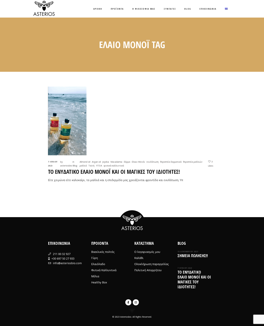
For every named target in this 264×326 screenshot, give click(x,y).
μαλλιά (83, 165)
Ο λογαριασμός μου (147, 252)
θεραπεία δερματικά (171, 161)
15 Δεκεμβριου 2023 (188, 251)
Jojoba (105, 161)
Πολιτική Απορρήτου (148, 270)
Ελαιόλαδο (98, 264)
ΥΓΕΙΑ (99, 165)
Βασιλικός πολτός (103, 252)
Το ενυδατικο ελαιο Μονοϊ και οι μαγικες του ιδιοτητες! (114, 171)
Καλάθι (138, 258)
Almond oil (85, 161)
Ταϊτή (91, 165)
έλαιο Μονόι (138, 161)
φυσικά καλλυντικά (114, 165)
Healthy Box (99, 282)
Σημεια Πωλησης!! (193, 255)
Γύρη (94, 258)
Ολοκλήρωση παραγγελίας (151, 264)
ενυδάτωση (153, 161)
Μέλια (95, 276)
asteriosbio (66, 165)
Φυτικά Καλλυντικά (103, 270)
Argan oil (96, 161)
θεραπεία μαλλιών (192, 161)
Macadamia (116, 161)
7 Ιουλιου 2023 (185, 268)
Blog (75, 165)
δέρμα (127, 161)
